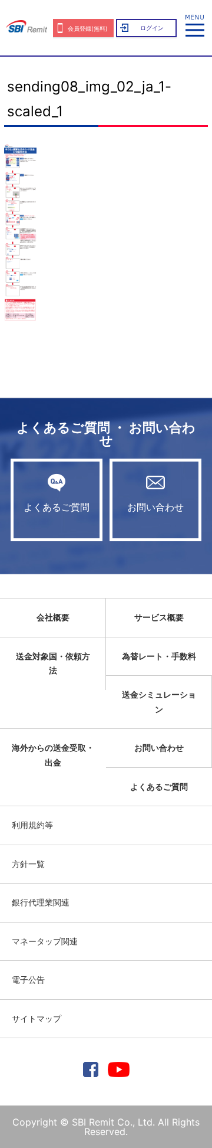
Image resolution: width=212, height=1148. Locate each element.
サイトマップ (36, 1018)
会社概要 (53, 617)
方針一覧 (28, 864)
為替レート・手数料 (159, 656)
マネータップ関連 (45, 941)
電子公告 (28, 979)
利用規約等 (32, 825)
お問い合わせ (155, 507)
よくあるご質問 (57, 507)
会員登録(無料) (88, 28)
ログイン (152, 27)
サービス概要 (159, 617)
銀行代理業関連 (40, 902)
